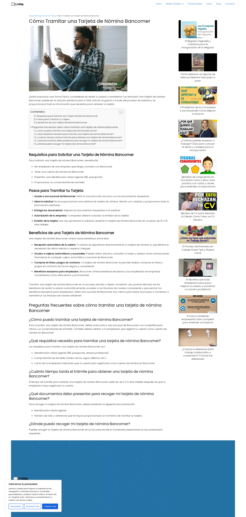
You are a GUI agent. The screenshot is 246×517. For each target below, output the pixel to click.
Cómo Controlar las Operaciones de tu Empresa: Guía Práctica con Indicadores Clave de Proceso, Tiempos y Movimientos (131, 489)
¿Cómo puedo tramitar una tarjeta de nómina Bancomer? (66, 130)
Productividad (195, 3)
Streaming (76, 446)
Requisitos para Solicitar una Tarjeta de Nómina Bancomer (67, 116)
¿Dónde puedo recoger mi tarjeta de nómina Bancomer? (66, 143)
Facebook (51, 443)
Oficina (83, 443)
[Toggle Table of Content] (119, 112)
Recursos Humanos (43, 446)
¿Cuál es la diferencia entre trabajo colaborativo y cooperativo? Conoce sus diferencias (132, 474)
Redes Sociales (173, 3)
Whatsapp (39, 449)
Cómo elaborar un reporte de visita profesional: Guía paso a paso (134, 446)
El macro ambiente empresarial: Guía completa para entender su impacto (128, 472)
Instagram (63, 443)
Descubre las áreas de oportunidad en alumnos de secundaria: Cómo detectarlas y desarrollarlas (130, 480)
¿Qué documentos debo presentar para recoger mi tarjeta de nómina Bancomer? (79, 140)
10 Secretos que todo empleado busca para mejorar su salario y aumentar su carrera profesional (131, 468)
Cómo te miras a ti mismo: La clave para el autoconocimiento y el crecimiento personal (128, 493)
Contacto (230, 3)
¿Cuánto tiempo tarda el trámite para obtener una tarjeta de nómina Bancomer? (79, 137)
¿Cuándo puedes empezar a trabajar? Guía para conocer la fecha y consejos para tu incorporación (129, 453)
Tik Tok (86, 446)
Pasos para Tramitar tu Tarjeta (53, 119)
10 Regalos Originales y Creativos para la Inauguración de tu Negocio (132, 443)
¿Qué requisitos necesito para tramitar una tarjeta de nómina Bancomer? (75, 134)
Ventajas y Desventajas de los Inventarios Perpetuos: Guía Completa (127, 496)
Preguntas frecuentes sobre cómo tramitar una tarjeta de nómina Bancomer (75, 127)
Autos (209, 3)
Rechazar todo (32, 506)
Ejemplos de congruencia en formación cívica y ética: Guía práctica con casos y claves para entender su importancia (132, 457)
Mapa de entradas (177, 444)
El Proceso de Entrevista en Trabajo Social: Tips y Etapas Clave (130, 463)
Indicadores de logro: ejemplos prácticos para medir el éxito (131, 503)
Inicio (159, 3)
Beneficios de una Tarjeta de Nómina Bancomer (62, 122)
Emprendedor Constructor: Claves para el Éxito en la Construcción (131, 505)
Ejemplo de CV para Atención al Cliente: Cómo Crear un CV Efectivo (128, 461)
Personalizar (16, 506)
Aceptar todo (50, 506)
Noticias (74, 443)
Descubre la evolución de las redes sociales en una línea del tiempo (132, 500)
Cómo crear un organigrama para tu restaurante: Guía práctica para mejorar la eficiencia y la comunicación (131, 484)
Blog (218, 3)
